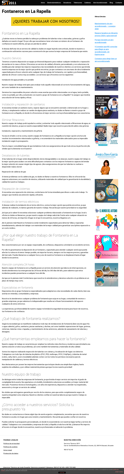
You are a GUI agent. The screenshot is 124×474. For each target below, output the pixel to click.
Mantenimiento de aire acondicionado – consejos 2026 (105, 26)
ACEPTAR (62, 472)
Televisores (78, 3)
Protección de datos (10, 453)
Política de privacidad (11, 443)
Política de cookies (10, 447)
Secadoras (67, 3)
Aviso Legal (7, 450)
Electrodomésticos (54, 3)
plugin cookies (119, 471)
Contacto (118, 3)
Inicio (43, 3)
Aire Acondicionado (100, 3)
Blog (111, 3)
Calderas (87, 3)
